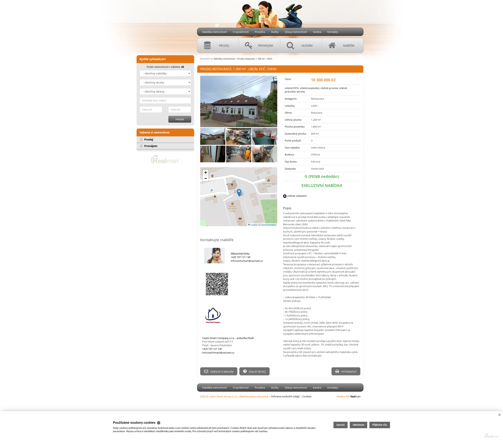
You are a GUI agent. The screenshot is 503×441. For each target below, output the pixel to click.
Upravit (340, 425)
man (355, 396)
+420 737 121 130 (240, 257)
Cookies (306, 396)
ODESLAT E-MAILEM (221, 371)
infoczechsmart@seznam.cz (247, 261)
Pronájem (150, 146)
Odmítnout (358, 425)
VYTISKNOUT (348, 371)
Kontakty (332, 32)
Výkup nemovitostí (296, 32)
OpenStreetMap (268, 224)
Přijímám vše (379, 425)
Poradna (260, 32)
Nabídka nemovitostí (214, 32)
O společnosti (241, 32)
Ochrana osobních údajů (285, 396)
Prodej (148, 139)
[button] (239, 193)
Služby (275, 32)
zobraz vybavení (297, 196)
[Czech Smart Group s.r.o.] (164, 24)
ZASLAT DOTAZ (257, 371)
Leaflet (253, 224)
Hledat (179, 119)
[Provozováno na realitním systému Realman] (165, 159)
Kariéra (317, 32)
